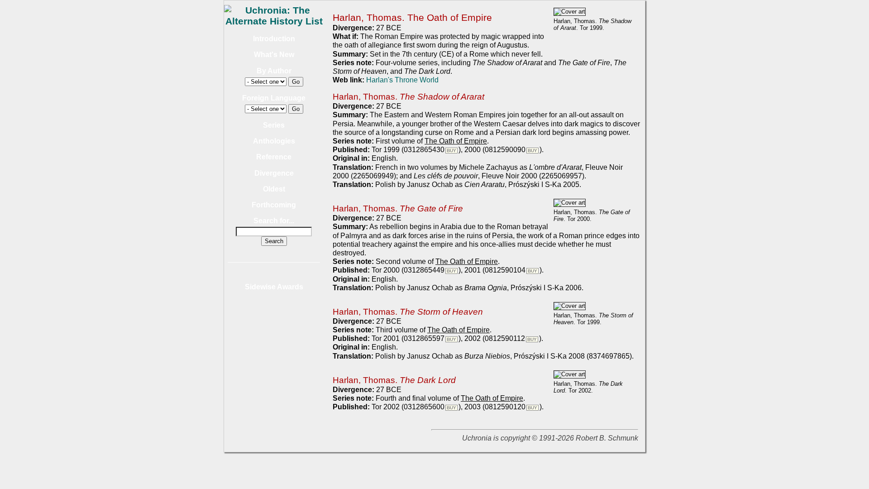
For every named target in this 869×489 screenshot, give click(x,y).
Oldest (274, 189)
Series (274, 125)
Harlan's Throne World (402, 80)
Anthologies (274, 141)
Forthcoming (274, 205)
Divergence (274, 173)
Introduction (274, 39)
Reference (273, 157)
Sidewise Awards (274, 287)
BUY (451, 150)
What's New (274, 54)
